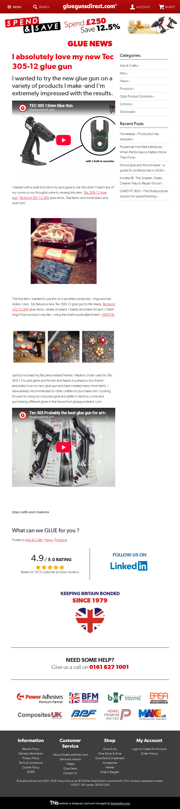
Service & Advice (70, 759)
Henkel (109, 767)
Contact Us (70, 773)
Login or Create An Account (149, 749)
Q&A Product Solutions (136, 96)
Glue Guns (110, 749)
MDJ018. (108, 314)
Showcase (127, 112)
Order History (149, 753)
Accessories (110, 763)
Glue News (70, 768)
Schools (125, 104)
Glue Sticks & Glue (109, 753)
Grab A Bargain (109, 772)
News (48, 540)
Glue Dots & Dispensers (109, 758)
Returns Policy (30, 749)
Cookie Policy (30, 767)
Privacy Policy (30, 758)
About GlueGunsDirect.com (70, 755)
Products (60, 540)
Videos (70, 764)
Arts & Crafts (34, 540)
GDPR (30, 772)
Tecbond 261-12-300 (34, 198)
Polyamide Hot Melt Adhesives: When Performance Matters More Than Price (143, 152)
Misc (123, 73)
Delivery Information (30, 753)
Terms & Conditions (31, 763)
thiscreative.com (120, 803)
